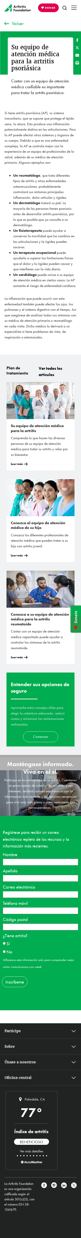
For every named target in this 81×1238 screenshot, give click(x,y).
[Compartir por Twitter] (77, 48)
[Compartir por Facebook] (77, 40)
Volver (18, 23)
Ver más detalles (31, 1151)
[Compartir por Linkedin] (64, 1196)
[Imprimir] (77, 63)
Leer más (17, 464)
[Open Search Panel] (64, 7)
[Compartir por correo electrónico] (77, 55)
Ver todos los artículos (50, 371)
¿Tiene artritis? (15, 936)
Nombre (10, 854)
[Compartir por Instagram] (54, 1196)
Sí (8, 944)
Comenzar (40, 736)
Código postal (15, 919)
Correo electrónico (19, 887)
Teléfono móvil (15, 903)
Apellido (10, 871)
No (9, 952)
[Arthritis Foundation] (17, 7)
